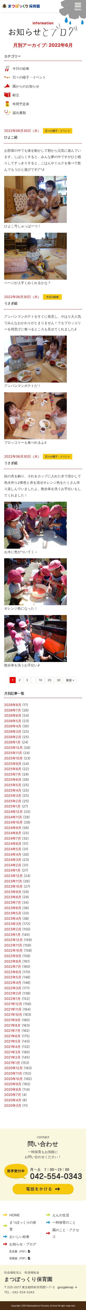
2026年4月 (12, 726)
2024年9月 (12, 828)
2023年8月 (12, 897)
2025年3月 (12, 795)
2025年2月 (12, 801)
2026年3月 (12, 731)
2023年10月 (13, 886)
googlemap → (67, 1287)
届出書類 (19, 113)
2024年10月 (13, 822)
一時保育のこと (64, 1222)
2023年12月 (13, 876)
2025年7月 (12, 774)
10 (40, 680)
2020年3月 (12, 1105)
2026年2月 (12, 737)
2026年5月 (12, 721)
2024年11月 (13, 817)
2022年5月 (12, 977)
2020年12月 (13, 1068)
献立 (16, 95)
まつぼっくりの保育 (22, 1225)
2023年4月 (12, 918)
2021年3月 (12, 1052)
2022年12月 (13, 940)
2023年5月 (12, 913)
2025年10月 (13, 758)
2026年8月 (12, 705)
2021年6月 (12, 1036)
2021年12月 (13, 1004)
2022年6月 (12, 972)
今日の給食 (21, 68)
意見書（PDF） (18, 1251)
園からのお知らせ (26, 86)
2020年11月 (13, 1073)
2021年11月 (13, 1009)
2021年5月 (12, 1041)
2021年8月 (12, 1025)
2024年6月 (12, 843)
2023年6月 (12, 908)
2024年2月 (12, 865)
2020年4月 (12, 1100)
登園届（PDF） (18, 1258)
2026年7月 (12, 710)
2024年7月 (12, 838)
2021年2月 (12, 1057)
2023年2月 (12, 929)
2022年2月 (12, 993)
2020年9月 (12, 1084)
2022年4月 (12, 982)
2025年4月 (12, 790)
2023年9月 (12, 892)
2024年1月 (12, 870)
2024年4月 (12, 854)
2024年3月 (12, 860)
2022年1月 (12, 999)
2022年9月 (12, 956)
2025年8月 (12, 769)
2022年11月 (13, 945)
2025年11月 (13, 753)
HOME (14, 1215)
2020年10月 (13, 1079)
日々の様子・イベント (29, 77)
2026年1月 (12, 742)
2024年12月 (13, 812)
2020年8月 (12, 1089)
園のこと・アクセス (65, 1233)
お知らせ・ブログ (22, 1244)
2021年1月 (12, 1063)
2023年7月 (12, 902)
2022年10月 (13, 950)
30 (59, 680)
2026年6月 (12, 715)
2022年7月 (12, 966)
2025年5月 (12, 785)
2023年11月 (13, 881)
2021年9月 (12, 1020)
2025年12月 (13, 747)
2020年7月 (12, 1095)
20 (49, 680)
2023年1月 (12, 934)
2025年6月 (12, 779)
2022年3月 (12, 988)
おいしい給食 (19, 1236)
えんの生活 (60, 1215)
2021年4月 (12, 1047)
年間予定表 (21, 104)
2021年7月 (12, 1030)
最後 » (70, 680)
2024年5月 (12, 849)
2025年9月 (12, 764)
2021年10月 (13, 1014)
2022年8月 (12, 961)
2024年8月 (12, 833)
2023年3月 (12, 924)
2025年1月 (12, 806)
